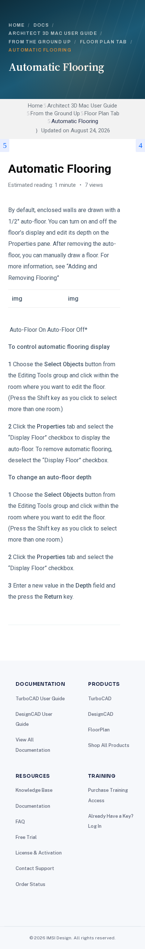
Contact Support (35, 868)
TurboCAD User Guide (40, 698)
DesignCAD (100, 714)
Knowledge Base (34, 790)
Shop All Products (108, 745)
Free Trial (26, 837)
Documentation (33, 806)
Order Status (30, 884)
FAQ (20, 821)
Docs (41, 25)
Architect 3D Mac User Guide (53, 33)
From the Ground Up (40, 41)
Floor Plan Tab (103, 41)
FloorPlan (99, 730)
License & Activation (39, 853)
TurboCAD (100, 698)
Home (17, 25)
